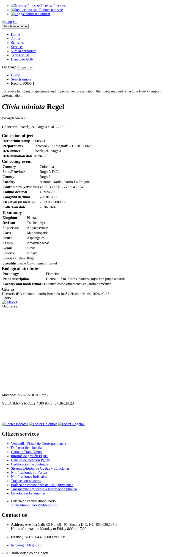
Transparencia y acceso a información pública (44, 489)
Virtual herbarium (23, 51)
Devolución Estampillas (28, 493)
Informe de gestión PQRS (29, 456)
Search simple (21, 79)
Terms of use (20, 55)
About (15, 38)
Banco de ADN (22, 59)
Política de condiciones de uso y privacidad (42, 485)
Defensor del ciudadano (28, 448)
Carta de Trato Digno (26, 452)
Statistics (17, 43)
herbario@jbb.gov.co (26, 545)
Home (15, 34)
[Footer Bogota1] (15, 424)
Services (17, 47)
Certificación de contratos (29, 464)
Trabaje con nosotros (26, 481)
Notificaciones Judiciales (29, 477)
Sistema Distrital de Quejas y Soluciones (40, 468)
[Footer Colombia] (43, 424)
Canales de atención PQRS (30, 460)
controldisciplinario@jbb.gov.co (34, 505)
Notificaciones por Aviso (29, 472)
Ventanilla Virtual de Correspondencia (38, 443)
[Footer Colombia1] (71, 424)
